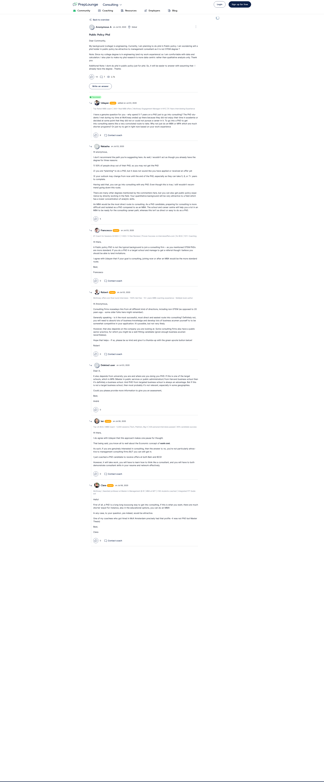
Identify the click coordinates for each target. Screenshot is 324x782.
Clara (103, 485)
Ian (102, 421)
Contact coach (115, 135)
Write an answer (100, 86)
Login (219, 4)
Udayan (105, 103)
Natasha (105, 146)
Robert (104, 292)
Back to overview (101, 19)
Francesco (106, 230)
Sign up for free (240, 4)
